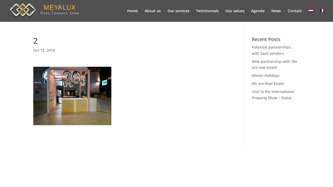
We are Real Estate (268, 83)
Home (132, 11)
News (276, 11)
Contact (295, 11)
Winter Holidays (265, 75)
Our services (178, 11)
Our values (235, 11)
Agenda (258, 11)
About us (153, 11)
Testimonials (207, 11)
